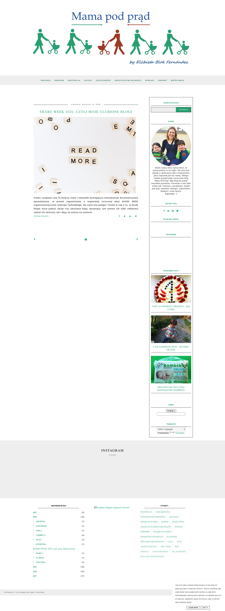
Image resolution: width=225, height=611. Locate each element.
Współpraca (177, 80)
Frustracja (74, 80)
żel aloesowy (179, 552)
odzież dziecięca (149, 547)
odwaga (145, 552)
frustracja (146, 512)
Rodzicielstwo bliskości (128, 80)
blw (177, 547)
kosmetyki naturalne (152, 537)
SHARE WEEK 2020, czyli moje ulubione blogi (86, 111)
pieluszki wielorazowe (152, 542)
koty (179, 542)
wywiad (178, 527)
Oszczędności (103, 80)
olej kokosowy (160, 552)
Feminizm (59, 80)
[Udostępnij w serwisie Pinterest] (135, 217)
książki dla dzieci (162, 532)
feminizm (145, 532)
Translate (179, 433)
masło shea (178, 522)
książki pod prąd (149, 522)
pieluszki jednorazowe (152, 556)
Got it (205, 608)
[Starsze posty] (137, 239)
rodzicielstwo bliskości (153, 517)
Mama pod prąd (27, 592)
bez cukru (166, 547)
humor (165, 522)
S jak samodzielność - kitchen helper (171, 348)
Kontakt (162, 80)
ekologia (174, 517)
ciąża (170, 542)
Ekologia (46, 80)
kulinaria (172, 537)
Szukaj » (171, 411)
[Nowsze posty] (35, 239)
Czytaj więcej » (42, 216)
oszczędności (163, 512)
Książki (88, 80)
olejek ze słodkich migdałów (156, 527)
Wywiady (150, 80)
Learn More (193, 608)
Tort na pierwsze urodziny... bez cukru (171, 308)
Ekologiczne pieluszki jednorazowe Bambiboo (171, 388)
